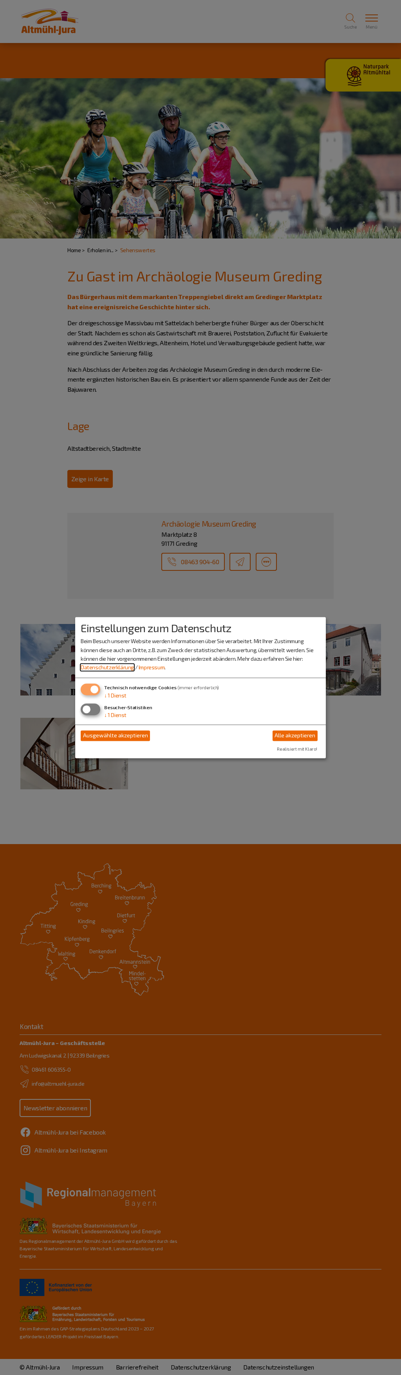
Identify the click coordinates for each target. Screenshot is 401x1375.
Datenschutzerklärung (107, 667)
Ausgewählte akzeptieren (115, 735)
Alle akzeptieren (295, 735)
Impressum (151, 667)
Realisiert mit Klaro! (297, 748)
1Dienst (115, 695)
